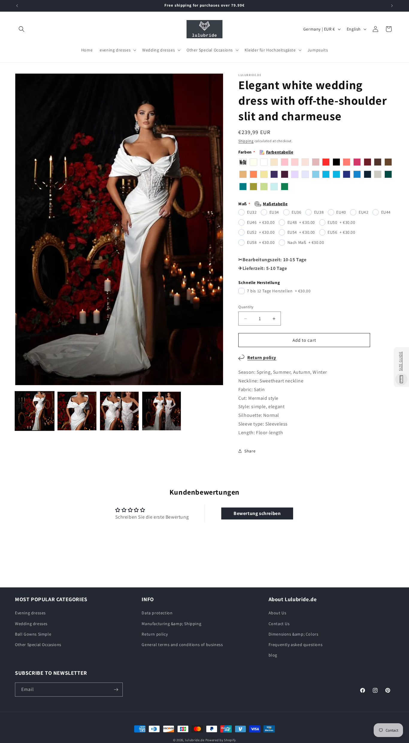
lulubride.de (194, 740)
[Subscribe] (115, 690)
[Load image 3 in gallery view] (119, 411)
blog (273, 655)
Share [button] (249, 451)
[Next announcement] (392, 5)
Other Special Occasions (38, 644)
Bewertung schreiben (257, 513)
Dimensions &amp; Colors (294, 634)
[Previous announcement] (17, 5)
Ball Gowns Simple (33, 634)
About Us (278, 613)
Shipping (246, 141)
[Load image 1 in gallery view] (34, 411)
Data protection (157, 613)
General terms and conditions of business (182, 644)
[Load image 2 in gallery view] (76, 411)
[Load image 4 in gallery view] (161, 411)
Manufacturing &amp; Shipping (171, 623)
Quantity (245, 306)
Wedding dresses (31, 623)
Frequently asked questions (296, 644)
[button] (21, 29)
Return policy (261, 357)
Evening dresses (30, 613)
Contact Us (279, 623)
